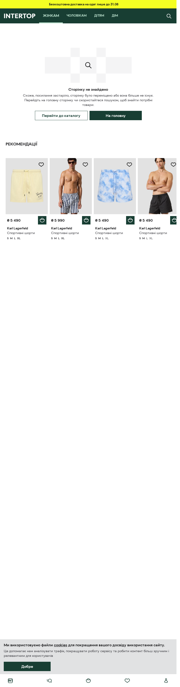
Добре (27, 666)
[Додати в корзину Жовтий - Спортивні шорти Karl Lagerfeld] (41, 219)
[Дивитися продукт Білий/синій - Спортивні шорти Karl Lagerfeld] (69, 185)
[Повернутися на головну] (19, 16)
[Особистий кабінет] (166, 680)
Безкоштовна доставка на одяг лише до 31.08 (83, 4)
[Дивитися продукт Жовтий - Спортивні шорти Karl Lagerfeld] (26, 185)
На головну (116, 115)
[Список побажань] (127, 680)
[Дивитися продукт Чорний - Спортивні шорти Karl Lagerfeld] (155, 185)
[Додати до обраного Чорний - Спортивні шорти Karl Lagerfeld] (170, 164)
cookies (60, 645)
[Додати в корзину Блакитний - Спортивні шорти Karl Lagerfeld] (128, 219)
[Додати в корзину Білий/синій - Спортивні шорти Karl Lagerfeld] (84, 219)
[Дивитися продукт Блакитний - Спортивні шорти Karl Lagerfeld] (112, 185)
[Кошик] (88, 680)
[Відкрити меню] (49, 680)
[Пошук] (169, 16)
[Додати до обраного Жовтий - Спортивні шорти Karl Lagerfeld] (40, 164)
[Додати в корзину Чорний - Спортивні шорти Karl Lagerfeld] (171, 219)
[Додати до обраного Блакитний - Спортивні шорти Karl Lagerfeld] (126, 164)
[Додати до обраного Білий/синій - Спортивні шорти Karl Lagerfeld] (83, 164)
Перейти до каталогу (61, 115)
